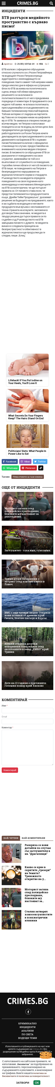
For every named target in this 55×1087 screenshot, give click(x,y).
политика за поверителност (34, 1076)
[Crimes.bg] (27, 1001)
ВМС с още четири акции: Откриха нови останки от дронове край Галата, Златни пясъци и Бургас (27, 615)
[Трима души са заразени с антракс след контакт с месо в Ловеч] (27, 574)
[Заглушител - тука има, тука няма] (27, 540)
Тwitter (42, 461)
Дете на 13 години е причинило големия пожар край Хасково (25, 684)
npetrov (8, 63)
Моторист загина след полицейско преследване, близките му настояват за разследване (22, 512)
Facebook (11, 461)
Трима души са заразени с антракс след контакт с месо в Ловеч (25, 581)
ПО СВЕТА (27, 1034)
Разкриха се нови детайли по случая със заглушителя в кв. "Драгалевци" (38, 849)
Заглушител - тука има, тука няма (27, 550)
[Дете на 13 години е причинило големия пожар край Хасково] (27, 675)
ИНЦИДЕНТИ (13, 10)
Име (5, 706)
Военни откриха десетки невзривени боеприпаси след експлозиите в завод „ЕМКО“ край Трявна (27, 647)
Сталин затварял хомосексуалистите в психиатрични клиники (38, 916)
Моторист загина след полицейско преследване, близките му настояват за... (36, 895)
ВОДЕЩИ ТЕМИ (27, 1037)
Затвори (22, 1082)
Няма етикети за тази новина (27, 476)
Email (4, 716)
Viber (27, 461)
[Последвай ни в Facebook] (28, 1012)
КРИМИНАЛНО (27, 1023)
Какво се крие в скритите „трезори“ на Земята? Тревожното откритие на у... (38, 873)
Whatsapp (12, 468)
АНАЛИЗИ (27, 1030)
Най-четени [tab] (10, 838)
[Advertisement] (27, 267)
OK (37, 1082)
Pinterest (30, 468)
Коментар (7, 727)
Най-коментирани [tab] (33, 838)
